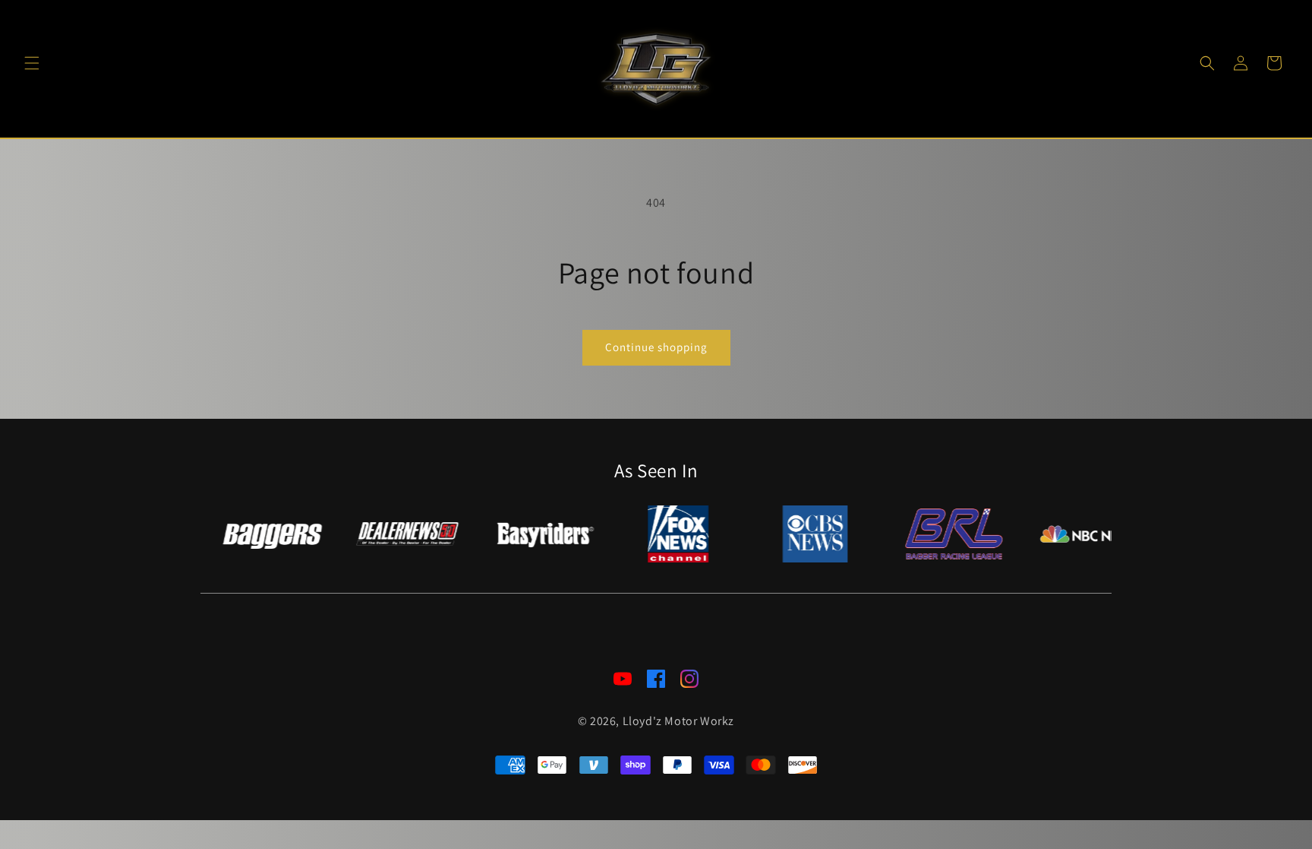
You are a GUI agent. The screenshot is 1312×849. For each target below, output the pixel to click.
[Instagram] (689, 682)
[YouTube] (622, 682)
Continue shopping (656, 347)
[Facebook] (656, 682)
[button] (32, 63)
